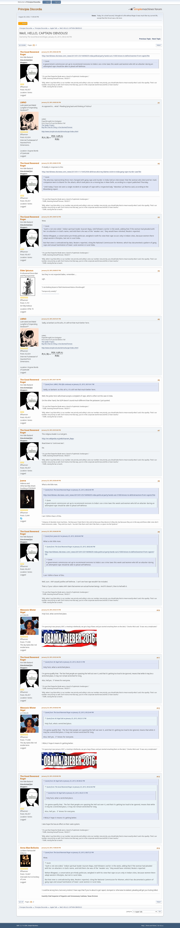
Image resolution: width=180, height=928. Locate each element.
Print (159, 45)
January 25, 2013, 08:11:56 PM (51, 380)
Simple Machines (33, 925)
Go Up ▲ (160, 925)
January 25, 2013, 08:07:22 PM (51, 217)
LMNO (23, 102)
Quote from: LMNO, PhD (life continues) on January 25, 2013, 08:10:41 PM (69, 384)
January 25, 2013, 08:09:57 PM (51, 270)
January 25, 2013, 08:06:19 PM (51, 163)
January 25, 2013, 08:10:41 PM (51, 319)
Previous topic (145, 39)
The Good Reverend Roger (29, 53)
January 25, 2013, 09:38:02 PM (51, 708)
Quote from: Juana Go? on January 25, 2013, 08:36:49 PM (64, 536)
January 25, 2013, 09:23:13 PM (51, 610)
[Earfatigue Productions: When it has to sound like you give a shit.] (21, 148)
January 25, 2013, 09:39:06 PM (51, 776)
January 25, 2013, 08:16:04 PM (51, 430)
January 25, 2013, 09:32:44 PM (51, 657)
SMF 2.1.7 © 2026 (22, 925)
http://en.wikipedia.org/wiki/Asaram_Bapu (58, 438)
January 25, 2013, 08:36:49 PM (51, 480)
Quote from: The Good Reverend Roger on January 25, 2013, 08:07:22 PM (69, 852)
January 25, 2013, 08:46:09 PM (51, 531)
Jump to (129, 911)
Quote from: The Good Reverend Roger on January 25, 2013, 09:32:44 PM (69, 712)
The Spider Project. (48, 125)
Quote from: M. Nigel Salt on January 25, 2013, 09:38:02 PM (65, 781)
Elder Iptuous (26, 270)
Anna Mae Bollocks (29, 847)
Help (142, 925)
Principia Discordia (30, 9)
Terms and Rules (151, 925)
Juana (23, 480)
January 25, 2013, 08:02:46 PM (51, 52)
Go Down (22, 45)
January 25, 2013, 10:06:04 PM (51, 848)
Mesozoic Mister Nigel (28, 611)
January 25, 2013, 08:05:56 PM (51, 102)
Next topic (156, 39)
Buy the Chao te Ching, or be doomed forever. (57, 127)
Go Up (21, 902)
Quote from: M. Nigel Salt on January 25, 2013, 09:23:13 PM (65, 662)
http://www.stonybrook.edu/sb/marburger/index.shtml (60, 131)
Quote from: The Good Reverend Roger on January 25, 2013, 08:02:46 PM (69, 490)
